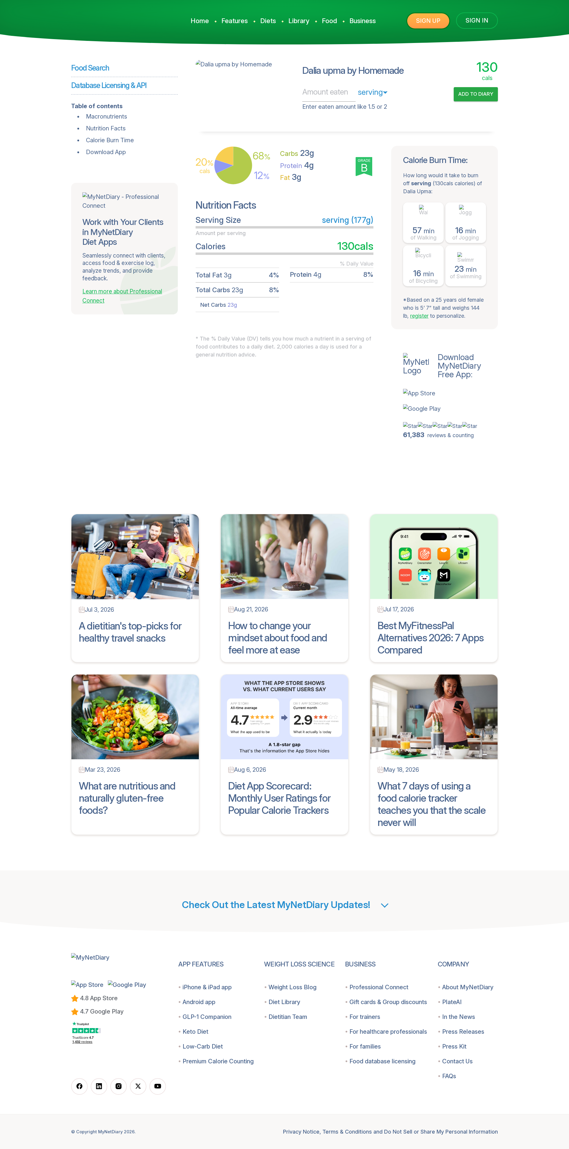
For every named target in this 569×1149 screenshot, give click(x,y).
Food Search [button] (90, 67)
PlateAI (452, 1002)
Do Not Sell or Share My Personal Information (441, 1132)
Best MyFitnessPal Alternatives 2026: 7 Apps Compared (431, 637)
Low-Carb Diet (203, 1046)
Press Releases (463, 1031)
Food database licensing (382, 1061)
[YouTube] (157, 1086)
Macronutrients (106, 116)
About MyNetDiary (467, 987)
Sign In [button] (477, 20)
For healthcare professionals (388, 1031)
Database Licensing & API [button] (108, 85)
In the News (458, 1016)
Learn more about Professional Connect (122, 296)
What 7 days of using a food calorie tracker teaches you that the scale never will (432, 804)
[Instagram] (118, 1086)
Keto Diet (195, 1031)
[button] (450, 393)
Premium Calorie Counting (218, 1061)
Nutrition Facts (106, 128)
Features (234, 21)
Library (298, 21)
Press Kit (454, 1046)
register (419, 316)
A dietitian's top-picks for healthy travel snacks (130, 632)
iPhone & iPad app (207, 987)
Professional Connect (378, 987)
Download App (106, 152)
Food (329, 21)
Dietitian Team (287, 1016)
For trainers (364, 1016)
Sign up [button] (428, 20)
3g (290, 177)
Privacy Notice (301, 1132)
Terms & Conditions (347, 1132)
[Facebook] (79, 1086)
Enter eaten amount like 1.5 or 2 (344, 106)
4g (297, 165)
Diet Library (284, 1002)
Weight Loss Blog (292, 987)
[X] (138, 1086)
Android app (199, 1002)
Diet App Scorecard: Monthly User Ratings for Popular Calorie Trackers (279, 798)
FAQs (449, 1076)
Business (362, 21)
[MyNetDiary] (115, 18)
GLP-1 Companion (207, 1016)
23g (297, 153)
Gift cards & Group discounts (388, 1002)
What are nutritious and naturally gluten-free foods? (127, 798)
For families (365, 1046)
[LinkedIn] (99, 1086)
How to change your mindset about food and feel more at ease (277, 637)
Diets (268, 21)
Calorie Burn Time (110, 140)
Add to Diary (475, 94)
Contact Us (457, 1061)
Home (200, 21)
